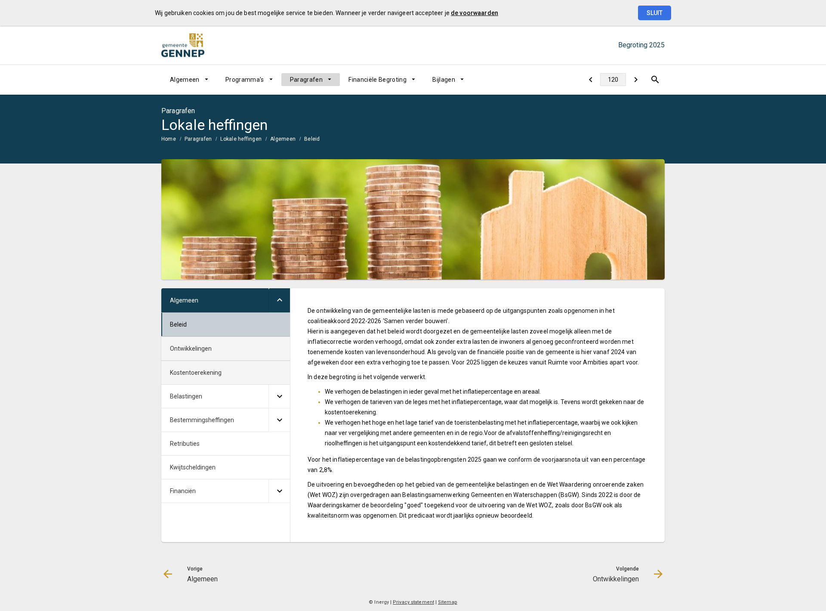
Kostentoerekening (196, 372)
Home (168, 139)
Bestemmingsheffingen (202, 420)
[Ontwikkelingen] (635, 79)
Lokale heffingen (241, 139)
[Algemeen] (590, 79)
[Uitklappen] (279, 300)
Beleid (312, 139)
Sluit (655, 12)
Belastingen (186, 396)
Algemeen (185, 79)
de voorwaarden (474, 12)
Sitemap (447, 602)
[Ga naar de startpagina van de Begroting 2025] (182, 45)
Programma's (244, 79)
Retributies (185, 443)
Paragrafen (306, 79)
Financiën (183, 491)
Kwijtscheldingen (193, 467)
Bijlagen (443, 79)
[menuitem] (189, 79)
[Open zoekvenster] (655, 79)
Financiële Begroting (377, 79)
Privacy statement (413, 602)
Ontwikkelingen (191, 348)
